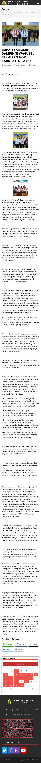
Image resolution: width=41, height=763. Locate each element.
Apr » (31, 688)
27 (5, 685)
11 (31, 674)
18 (31, 678)
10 (26, 674)
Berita (33, 65)
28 (11, 685)
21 (11, 681)
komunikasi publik (21, 65)
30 (21, 685)
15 (16, 678)
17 (26, 678)
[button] (38, 2)
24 (26, 681)
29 (16, 685)
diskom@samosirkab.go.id (21, 714)
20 (5, 681)
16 (21, 678)
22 (16, 681)
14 (11, 678)
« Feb (11, 688)
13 (5, 678)
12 (35, 674)
